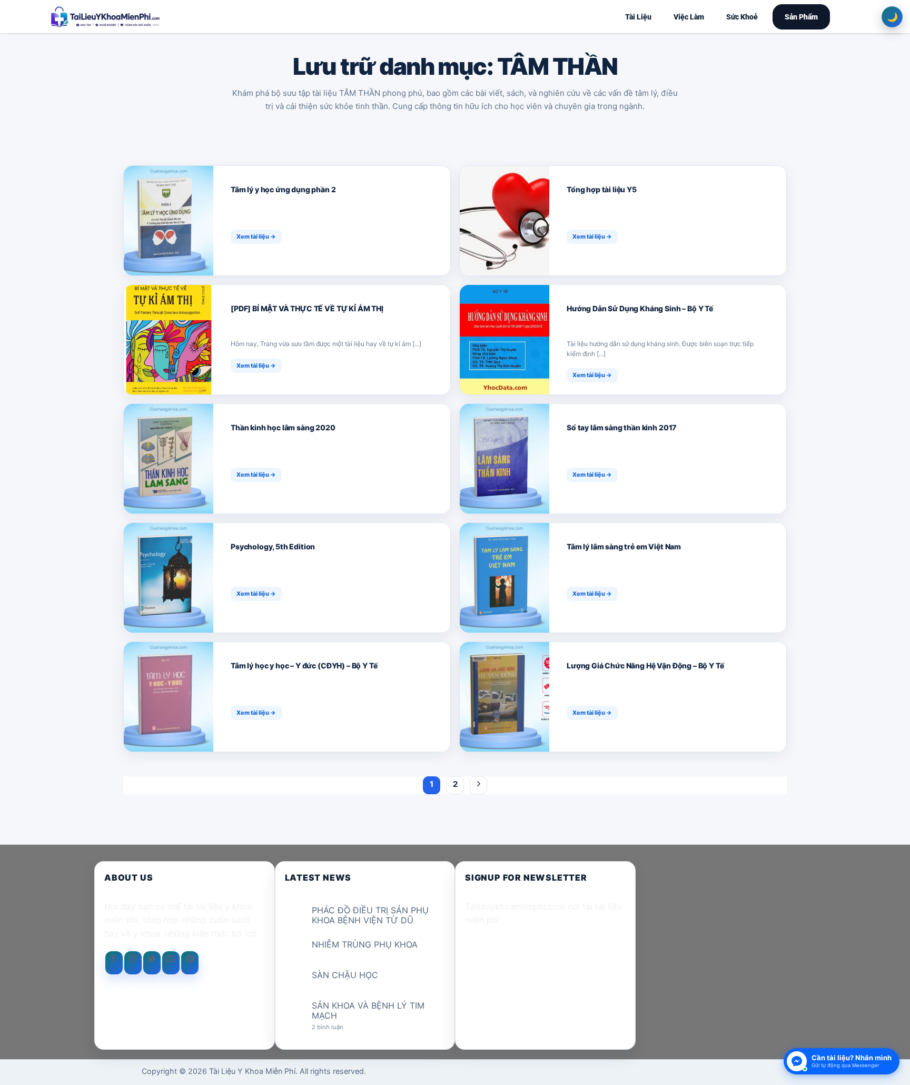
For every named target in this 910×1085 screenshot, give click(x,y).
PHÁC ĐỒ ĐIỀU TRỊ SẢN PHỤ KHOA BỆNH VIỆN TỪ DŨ (370, 915)
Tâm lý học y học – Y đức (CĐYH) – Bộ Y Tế (304, 665)
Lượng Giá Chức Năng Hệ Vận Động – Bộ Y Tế (645, 665)
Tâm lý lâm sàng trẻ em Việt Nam (624, 546)
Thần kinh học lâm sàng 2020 (283, 427)
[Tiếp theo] (479, 785)
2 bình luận (336, 1027)
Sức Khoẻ (742, 17)
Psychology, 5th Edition (273, 546)
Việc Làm (689, 17)
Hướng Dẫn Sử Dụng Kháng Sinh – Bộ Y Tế (640, 308)
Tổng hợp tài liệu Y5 (602, 189)
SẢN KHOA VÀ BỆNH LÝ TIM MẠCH (368, 1011)
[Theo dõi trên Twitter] (152, 962)
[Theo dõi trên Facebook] (114, 962)
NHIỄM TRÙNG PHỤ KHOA (365, 945)
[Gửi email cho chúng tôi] (171, 962)
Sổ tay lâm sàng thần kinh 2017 (621, 427)
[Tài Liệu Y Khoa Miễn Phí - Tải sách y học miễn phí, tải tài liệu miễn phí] (174, 17)
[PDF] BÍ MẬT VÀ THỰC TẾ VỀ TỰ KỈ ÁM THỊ (308, 308)
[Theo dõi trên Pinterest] (190, 962)
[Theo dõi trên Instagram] (133, 962)
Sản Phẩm (801, 17)
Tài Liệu (638, 17)
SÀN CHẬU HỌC (345, 975)
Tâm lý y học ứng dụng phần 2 (283, 189)
